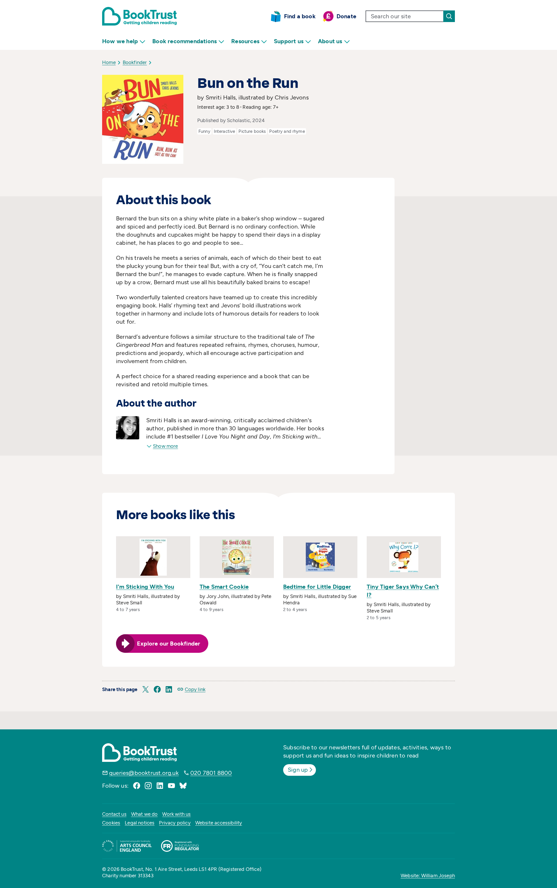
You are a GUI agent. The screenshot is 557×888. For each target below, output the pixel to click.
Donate (346, 16)
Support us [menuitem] (288, 41)
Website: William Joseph (428, 875)
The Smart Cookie (224, 586)
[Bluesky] (183, 785)
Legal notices (139, 823)
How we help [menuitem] (120, 41)
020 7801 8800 (211, 772)
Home (109, 62)
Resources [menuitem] (245, 41)
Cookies (111, 823)
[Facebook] (136, 785)
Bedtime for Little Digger (317, 586)
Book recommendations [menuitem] (184, 41)
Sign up (298, 769)
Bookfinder (135, 62)
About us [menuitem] (330, 41)
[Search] (449, 16)
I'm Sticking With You (145, 586)
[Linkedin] (159, 785)
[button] (145, 689)
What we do (144, 814)
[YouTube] (171, 785)
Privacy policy (174, 823)
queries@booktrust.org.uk (144, 772)
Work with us (176, 814)
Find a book (300, 16)
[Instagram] (148, 785)
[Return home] (139, 16)
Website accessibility (218, 823)
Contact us (114, 814)
